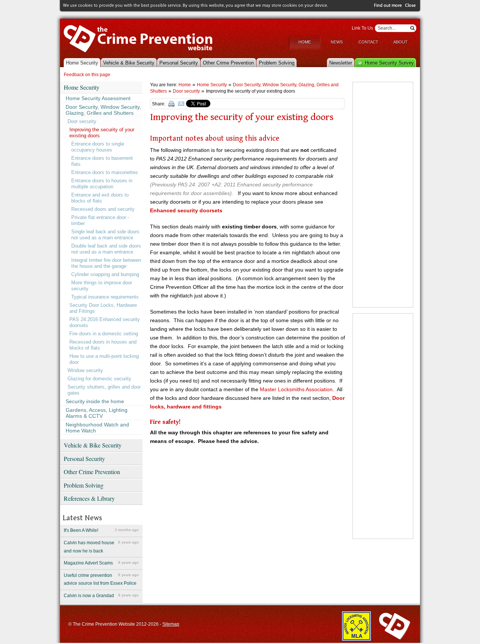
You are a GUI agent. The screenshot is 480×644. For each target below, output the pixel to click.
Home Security (82, 63)
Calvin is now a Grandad (101, 595)
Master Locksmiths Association (296, 389)
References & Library (89, 498)
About (400, 42)
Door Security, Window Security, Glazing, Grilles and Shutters (103, 110)
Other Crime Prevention (228, 63)
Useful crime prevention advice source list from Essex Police (101, 579)
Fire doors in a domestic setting (103, 333)
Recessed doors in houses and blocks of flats (102, 345)
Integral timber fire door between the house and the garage (106, 263)
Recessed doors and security (103, 209)
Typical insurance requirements (105, 297)
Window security (85, 370)
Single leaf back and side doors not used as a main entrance (105, 234)
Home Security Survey (389, 63)
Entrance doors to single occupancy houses (97, 147)
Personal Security (178, 63)
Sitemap (170, 624)
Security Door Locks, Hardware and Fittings (103, 308)
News (337, 42)
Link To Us (362, 28)
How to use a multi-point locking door (104, 359)
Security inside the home (95, 401)
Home (304, 42)
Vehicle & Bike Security (128, 63)
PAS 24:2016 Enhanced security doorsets (104, 322)
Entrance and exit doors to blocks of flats (100, 198)
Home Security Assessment (98, 98)
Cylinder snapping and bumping (105, 274)
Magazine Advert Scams (101, 563)
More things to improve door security (101, 285)
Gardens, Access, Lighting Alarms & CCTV (97, 413)
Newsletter (340, 63)
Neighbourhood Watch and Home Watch (97, 428)
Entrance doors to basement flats (102, 161)
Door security (82, 121)
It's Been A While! (101, 530)
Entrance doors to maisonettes (104, 172)
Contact (368, 42)
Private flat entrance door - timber (100, 220)
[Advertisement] (383, 194)
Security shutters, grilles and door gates (104, 390)
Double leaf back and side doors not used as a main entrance (106, 249)
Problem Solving (276, 63)
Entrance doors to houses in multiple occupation (101, 183)
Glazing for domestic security (99, 378)
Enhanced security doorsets (186, 210)
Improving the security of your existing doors (101, 132)
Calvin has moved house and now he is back (101, 547)
